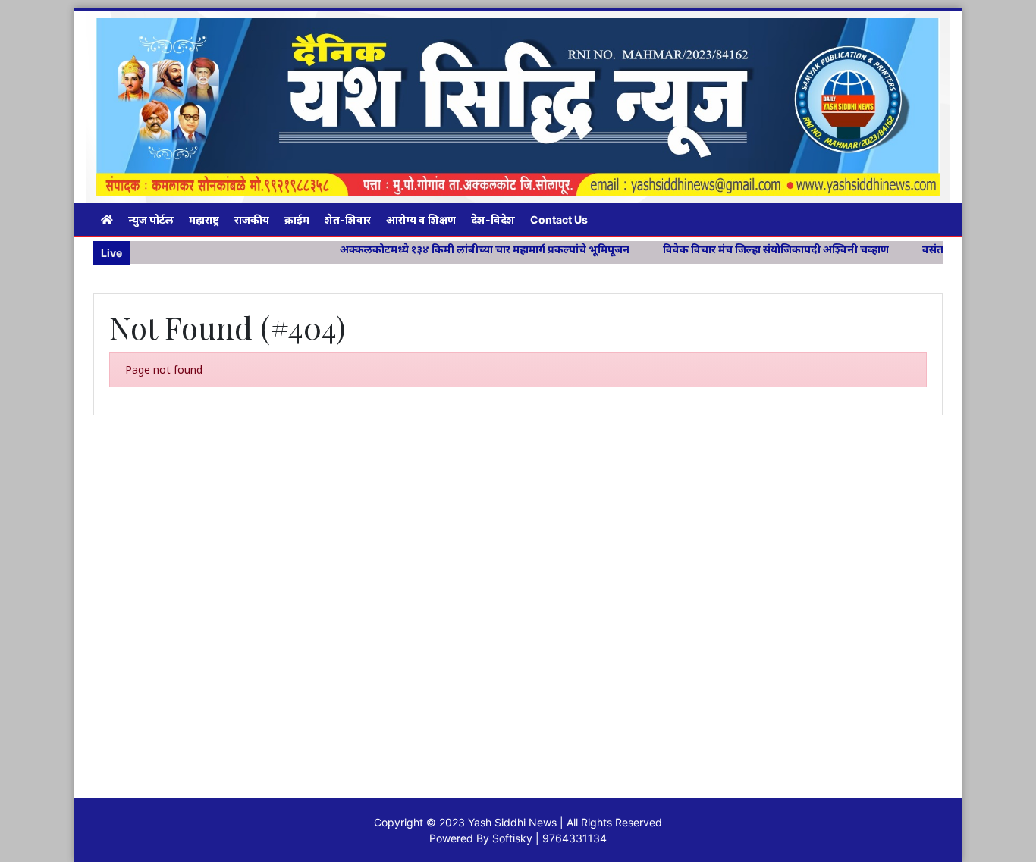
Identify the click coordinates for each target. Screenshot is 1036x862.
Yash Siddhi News (512, 822)
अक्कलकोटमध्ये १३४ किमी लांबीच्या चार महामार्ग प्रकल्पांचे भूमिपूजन (453, 249)
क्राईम (296, 219)
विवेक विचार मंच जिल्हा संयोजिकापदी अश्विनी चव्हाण (745, 249)
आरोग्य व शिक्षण (421, 219)
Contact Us (559, 219)
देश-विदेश (493, 219)
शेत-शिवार (348, 219)
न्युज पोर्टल (151, 219)
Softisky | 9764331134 (549, 838)
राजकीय (251, 219)
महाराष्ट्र (204, 219)
